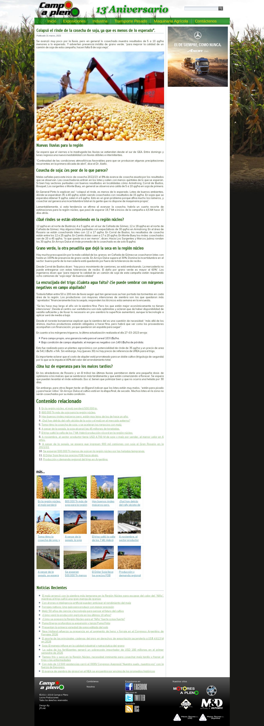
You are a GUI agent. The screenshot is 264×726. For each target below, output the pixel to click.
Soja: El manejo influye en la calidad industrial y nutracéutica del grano (83, 645)
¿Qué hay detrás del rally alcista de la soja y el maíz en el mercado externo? (86, 420)
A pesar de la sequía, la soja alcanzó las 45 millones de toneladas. (81, 428)
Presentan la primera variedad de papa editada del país (75, 627)
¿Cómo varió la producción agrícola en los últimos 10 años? (76, 615)
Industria (100, 21)
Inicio (51, 21)
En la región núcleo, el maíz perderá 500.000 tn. (70, 408)
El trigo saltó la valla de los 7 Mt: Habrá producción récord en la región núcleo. (87, 432)
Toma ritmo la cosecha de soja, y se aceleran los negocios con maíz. (82, 424)
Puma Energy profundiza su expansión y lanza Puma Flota (76, 623)
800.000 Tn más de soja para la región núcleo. (69, 412)
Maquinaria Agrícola (171, 21)
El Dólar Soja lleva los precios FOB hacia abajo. (71, 455)
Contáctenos (206, 21)
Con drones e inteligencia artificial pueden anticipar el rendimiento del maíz (86, 602)
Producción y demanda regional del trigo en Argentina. (75, 459)
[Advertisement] (198, 115)
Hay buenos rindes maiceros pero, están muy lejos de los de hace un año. (85, 416)
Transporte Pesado (130, 21)
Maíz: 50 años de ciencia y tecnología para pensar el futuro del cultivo (83, 610)
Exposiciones (74, 21)
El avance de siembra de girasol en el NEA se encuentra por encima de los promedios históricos (98, 671)
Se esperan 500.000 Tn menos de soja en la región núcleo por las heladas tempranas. (94, 451)
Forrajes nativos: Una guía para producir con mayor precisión (78, 606)
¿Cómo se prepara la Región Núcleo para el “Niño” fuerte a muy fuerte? (83, 619)
